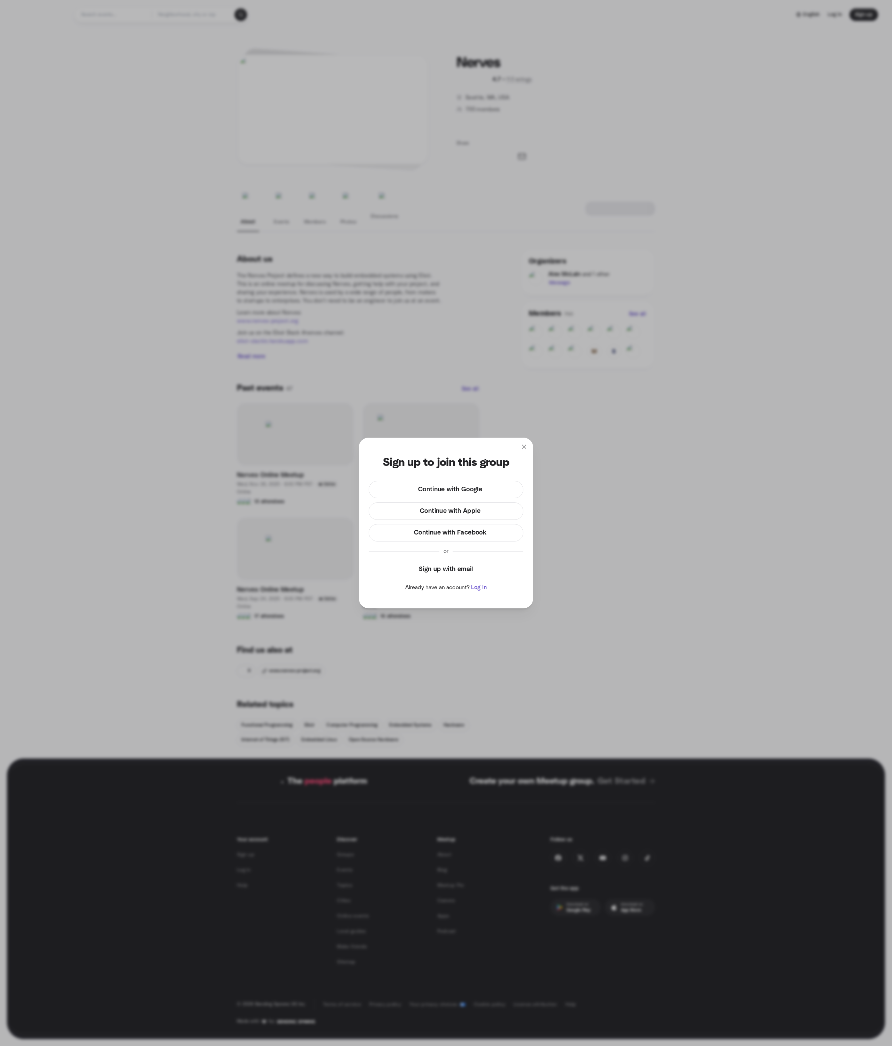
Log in (479, 587)
